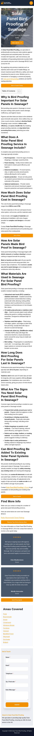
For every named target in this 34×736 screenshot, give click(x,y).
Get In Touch (17, 496)
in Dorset (17, 487)
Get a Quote (15, 42)
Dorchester (6, 639)
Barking (21, 517)
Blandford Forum (8, 634)
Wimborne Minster (8, 625)
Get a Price (17, 235)
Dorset (16, 517)
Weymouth (6, 636)
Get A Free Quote (17, 600)
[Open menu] (31, 3)
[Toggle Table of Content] (18, 91)
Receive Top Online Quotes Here (17, 522)
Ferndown (6, 628)
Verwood (6, 631)
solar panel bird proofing (10, 79)
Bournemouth (9, 517)
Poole (3, 517)
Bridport (5, 642)
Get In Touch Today (17, 85)
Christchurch (7, 622)
